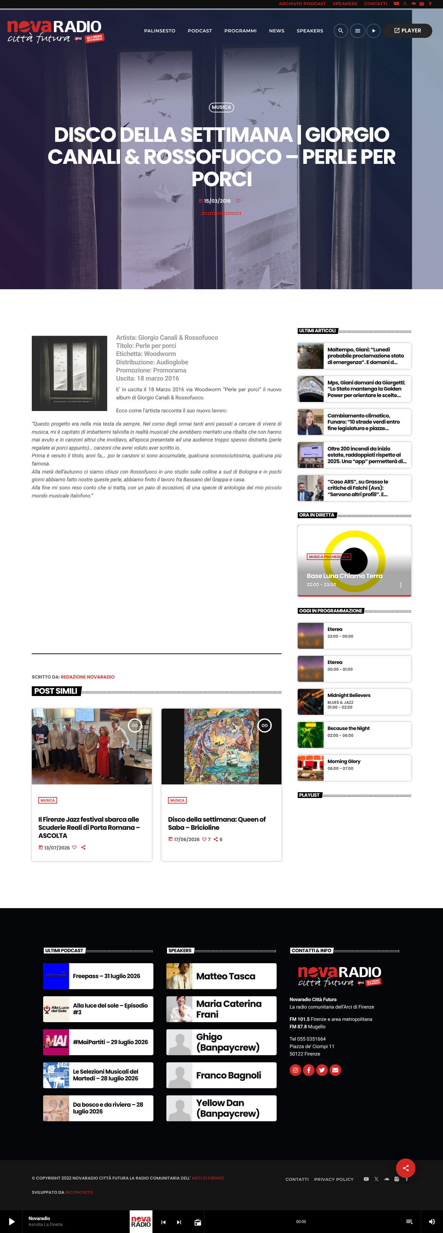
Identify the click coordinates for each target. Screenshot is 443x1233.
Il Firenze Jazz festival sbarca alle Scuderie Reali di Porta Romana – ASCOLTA (89, 827)
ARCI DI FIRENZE (208, 1178)
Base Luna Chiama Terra (344, 575)
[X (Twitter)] (405, 4)
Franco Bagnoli (228, 1075)
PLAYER (407, 30)
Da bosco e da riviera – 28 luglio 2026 (108, 1108)
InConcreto (79, 1192)
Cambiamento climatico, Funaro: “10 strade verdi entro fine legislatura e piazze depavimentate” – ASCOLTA (364, 425)
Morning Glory (344, 762)
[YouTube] (396, 4)
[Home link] (42, 31)
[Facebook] (430, 4)
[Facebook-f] (309, 1070)
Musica (221, 107)
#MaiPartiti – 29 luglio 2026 (110, 1042)
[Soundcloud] (413, 4)
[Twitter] (322, 1070)
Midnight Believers (349, 696)
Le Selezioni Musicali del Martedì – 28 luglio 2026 (105, 1075)
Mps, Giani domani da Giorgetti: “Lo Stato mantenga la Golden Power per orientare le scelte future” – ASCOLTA (366, 392)
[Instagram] (422, 4)
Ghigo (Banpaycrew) (228, 1042)
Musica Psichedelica (329, 556)
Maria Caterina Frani (228, 1009)
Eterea (335, 630)
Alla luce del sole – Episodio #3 (110, 1009)
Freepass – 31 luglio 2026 (106, 976)
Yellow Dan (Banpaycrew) (228, 1108)
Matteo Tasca (225, 976)
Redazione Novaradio (88, 677)
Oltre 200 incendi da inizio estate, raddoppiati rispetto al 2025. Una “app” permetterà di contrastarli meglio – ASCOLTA (365, 458)
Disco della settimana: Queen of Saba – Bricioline (216, 823)
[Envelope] (335, 1070)
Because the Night (349, 729)
